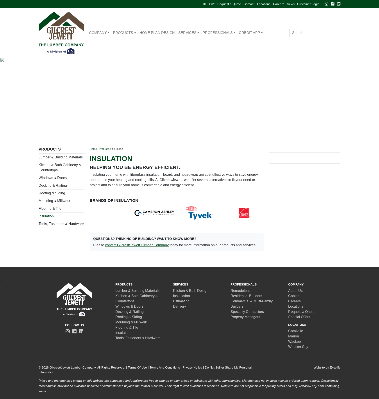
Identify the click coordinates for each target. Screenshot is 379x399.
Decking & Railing (53, 185)
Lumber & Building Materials (61, 157)
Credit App (249, 33)
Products (123, 33)
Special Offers (299, 317)
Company (98, 33)
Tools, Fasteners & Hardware (61, 224)
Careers (278, 4)
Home (93, 149)
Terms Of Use (137, 367)
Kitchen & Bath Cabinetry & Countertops (60, 167)
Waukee (294, 341)
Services (187, 33)
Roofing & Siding (52, 193)
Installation (181, 296)
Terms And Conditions (165, 367)
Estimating (181, 301)
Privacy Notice (192, 367)
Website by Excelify (327, 367)
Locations (263, 4)
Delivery (179, 306)
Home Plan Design (157, 33)
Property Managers (245, 317)
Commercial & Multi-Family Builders (252, 303)
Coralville (295, 331)
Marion (293, 336)
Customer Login (308, 4)
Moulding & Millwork (54, 201)
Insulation (46, 216)
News (291, 4)
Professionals (218, 33)
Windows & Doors (53, 178)
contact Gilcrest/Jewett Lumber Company (137, 245)
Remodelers (240, 291)
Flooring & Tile (50, 208)
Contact (249, 4)
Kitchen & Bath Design (190, 291)
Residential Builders (246, 296)
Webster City (298, 347)
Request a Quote (229, 4)
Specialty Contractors (247, 312)
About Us (295, 291)
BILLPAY (209, 4)
